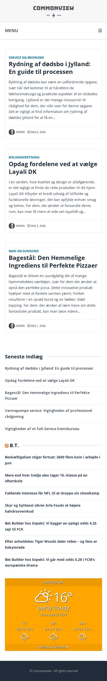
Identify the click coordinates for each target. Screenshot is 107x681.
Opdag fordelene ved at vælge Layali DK (53, 168)
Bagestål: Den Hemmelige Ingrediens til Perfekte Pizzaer (53, 261)
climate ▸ (54, 647)
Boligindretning (24, 157)
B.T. (14, 445)
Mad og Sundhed (24, 251)
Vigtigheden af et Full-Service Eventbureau (42, 428)
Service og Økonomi (26, 57)
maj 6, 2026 (38, 132)
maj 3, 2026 (38, 226)
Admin (20, 132)
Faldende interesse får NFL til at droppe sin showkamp (52, 493)
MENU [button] (11, 30)
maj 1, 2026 (38, 326)
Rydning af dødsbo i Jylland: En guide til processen (50, 68)
